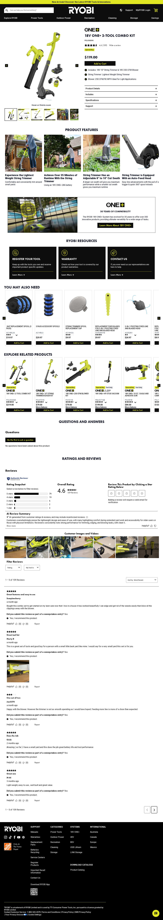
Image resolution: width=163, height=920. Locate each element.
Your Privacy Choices (14, 915)
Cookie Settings (34, 915)
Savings (155, 18)
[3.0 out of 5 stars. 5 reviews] (70, 334)
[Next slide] (76, 65)
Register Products (35, 863)
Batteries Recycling (35, 851)
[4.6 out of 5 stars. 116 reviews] (70, 402)
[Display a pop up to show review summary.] (16, 335)
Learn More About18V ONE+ (115, 225)
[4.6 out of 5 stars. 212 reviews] (99, 402)
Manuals (34, 832)
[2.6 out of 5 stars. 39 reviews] (10, 334)
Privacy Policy (67, 912)
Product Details (93, 88)
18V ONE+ (74, 832)
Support (129, 10)
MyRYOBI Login (143, 10)
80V (72, 842)
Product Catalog (77, 870)
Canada (93, 837)
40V (72, 837)
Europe (93, 842)
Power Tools (37, 18)
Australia (94, 832)
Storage (134, 18)
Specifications (92, 100)
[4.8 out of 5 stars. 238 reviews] (129, 402)
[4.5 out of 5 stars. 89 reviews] (10, 402)
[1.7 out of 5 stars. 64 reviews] (129, 334)
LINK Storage (76, 852)
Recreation (89, 18)
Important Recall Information (38, 871)
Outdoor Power (64, 18)
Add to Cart (100, 63)
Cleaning (112, 18)
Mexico (93, 847)
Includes (89, 94)
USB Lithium (75, 847)
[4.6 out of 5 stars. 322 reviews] (40, 402)
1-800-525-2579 (33, 912)
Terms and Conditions (51, 912)
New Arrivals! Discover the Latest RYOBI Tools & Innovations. (81, 2)
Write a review (115, 45)
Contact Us (35, 878)
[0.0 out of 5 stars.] (40, 334)
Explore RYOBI (10, 18)
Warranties (35, 837)
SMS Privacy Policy (83, 912)
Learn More (17, 275)
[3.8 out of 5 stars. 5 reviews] (99, 334)
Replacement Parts (36, 843)
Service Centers (38, 857)
